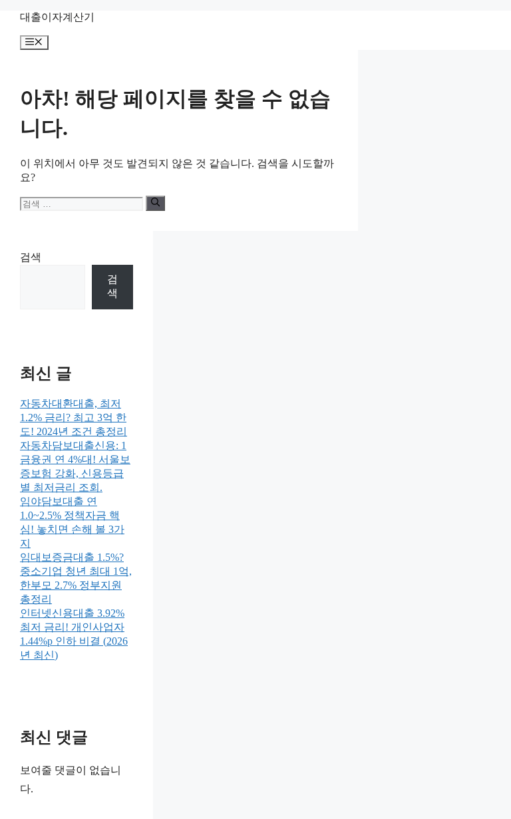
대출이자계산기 (57, 17)
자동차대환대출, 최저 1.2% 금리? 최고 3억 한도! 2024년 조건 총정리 (73, 417)
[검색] (155, 203)
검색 (30, 257)
